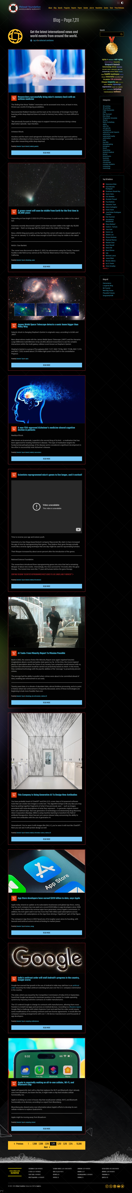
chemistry (106, 160)
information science (39, 833)
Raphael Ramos (111, 240)
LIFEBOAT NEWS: (57, 1169)
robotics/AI (44, 696)
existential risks (106, 71)
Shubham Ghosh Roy (113, 191)
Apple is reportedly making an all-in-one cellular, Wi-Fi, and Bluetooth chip (46, 1084)
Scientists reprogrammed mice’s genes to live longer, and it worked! (50, 475)
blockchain (119, 67)
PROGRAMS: (105, 1174)
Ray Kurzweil (107, 114)
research (113, 87)
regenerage (117, 84)
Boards (60, 8)
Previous (19, 1143)
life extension (37, 580)
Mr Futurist (106, 288)
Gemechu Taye (20, 146)
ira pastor (106, 79)
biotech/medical (29, 146)
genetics (36, 146)
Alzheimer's (111, 60)
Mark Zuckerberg (108, 122)
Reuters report (75, 1007)
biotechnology (107, 67)
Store (111, 8)
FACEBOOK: (31, 1169)
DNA (104, 112)
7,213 (65, 1143)
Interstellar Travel (119, 77)
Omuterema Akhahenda (110, 221)
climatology (28, 260)
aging (104, 59)
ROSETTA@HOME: (33, 1177)
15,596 (79, 1143)
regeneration (106, 87)
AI (107, 60)
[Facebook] (107, 1186)
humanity (121, 74)
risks (117, 87)
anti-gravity (106, 128)
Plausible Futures (109, 293)
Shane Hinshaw (111, 237)
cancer (109, 69)
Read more (46, 153)
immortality (110, 77)
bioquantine (117, 62)
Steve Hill (109, 248)
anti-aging (118, 59)
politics (105, 84)
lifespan (104, 82)
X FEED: (30, 1172)
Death (121, 69)
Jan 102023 (14, 98)
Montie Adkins (110, 261)
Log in (35, 40)
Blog (55, 8)
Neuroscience (121, 82)
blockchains (107, 156)
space (33, 260)
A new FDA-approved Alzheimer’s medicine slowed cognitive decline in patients (46, 429)
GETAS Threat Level (15, 1172)
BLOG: (54, 1172)
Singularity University (110, 118)
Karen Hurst (110, 210)
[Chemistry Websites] (112, 46)
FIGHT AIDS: (31, 1174)
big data (105, 142)
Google (102, 74)
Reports (73, 8)
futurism (120, 71)
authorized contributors (46, 40)
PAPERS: (55, 1177)
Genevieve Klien (111, 184)
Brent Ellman (110, 250)
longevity (111, 82)
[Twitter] (110, 1186)
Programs (67, 8)
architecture (107, 130)
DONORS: (79, 1172)
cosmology (106, 168)
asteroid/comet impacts (111, 132)
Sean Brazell (110, 245)
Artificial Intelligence (109, 62)
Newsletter (98, 8)
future (116, 71)
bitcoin (114, 67)
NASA (117, 82)
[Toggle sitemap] (118, 3)
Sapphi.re (38, 1186)
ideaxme (103, 77)
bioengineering (108, 144)
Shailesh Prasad (111, 199)
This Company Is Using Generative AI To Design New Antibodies (47, 795)
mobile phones (35, 1021)
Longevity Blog (108, 286)
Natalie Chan (110, 242)
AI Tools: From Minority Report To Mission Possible (41, 653)
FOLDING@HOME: (81, 1174)
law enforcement (36, 696)
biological (106, 146)
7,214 (71, 1143)
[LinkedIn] (114, 1186)
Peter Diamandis (108, 110)
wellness (117, 92)
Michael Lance (111, 256)
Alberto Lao (110, 235)
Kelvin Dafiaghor (111, 207)
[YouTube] (118, 1186)
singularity (120, 87)
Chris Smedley (110, 266)
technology (117, 89)
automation (107, 138)
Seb (107, 253)
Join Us (91, 8)
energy (32, 926)
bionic (105, 148)
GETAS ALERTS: (105, 1169)
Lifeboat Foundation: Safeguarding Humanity (24, 8)
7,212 (59, 1143)
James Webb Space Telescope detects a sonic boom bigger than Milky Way (48, 326)
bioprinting (106, 150)
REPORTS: (55, 1174)
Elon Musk (106, 116)
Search (121, 34)
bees (104, 140)
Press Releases (119, 8)
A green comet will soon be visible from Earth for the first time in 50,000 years (48, 212)
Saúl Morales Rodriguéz (110, 188)
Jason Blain (110, 258)
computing (28, 1021)
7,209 (41, 1143)
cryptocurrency (114, 69)
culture (119, 69)
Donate (85, 8)
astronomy (106, 134)
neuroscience (37, 452)
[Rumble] (122, 1186)
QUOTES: (104, 1177)
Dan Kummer (110, 217)
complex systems (109, 164)
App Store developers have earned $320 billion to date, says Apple (49, 898)
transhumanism (108, 92)
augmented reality (109, 136)
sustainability (110, 89)
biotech (116, 64)
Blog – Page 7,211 (66, 20)
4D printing (106, 108)
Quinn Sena (110, 194)
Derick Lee (109, 232)
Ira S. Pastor (110, 263)
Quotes (106, 8)
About (50, 8)
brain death (104, 69)
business (27, 926)
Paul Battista (110, 202)
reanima (109, 84)
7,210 (47, 1143)
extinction (112, 71)
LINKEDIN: (79, 1169)
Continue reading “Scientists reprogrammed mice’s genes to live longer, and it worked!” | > (42, 574)
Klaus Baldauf (110, 224)
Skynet (105, 120)
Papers (80, 8)
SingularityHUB (108, 295)
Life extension (115, 79)
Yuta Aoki (109, 229)
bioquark (109, 64)
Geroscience (107, 283)
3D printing (106, 106)
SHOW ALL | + (106, 268)
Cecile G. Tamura (111, 227)
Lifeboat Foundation (20, 1186)
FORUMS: (79, 1177)
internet (33, 1122)
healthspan (115, 74)
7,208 (35, 1143)
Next (46, 1147)
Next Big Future (108, 290)
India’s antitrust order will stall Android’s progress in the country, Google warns (48, 979)
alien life (106, 126)
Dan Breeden (110, 197)
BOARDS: (104, 1172)
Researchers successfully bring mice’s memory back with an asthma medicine (46, 98)
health (107, 74)
